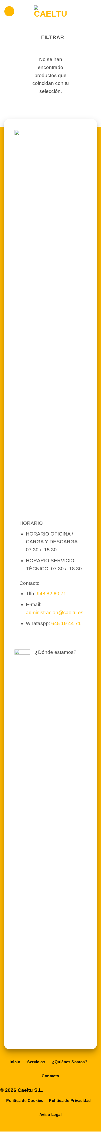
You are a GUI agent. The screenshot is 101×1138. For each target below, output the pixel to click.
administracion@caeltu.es (54, 612)
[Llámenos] (76, 1090)
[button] (9, 11)
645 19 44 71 (66, 623)
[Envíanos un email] (66, 1090)
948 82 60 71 (51, 593)
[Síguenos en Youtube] (96, 1090)
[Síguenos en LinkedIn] (86, 1090)
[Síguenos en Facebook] (56, 1090)
